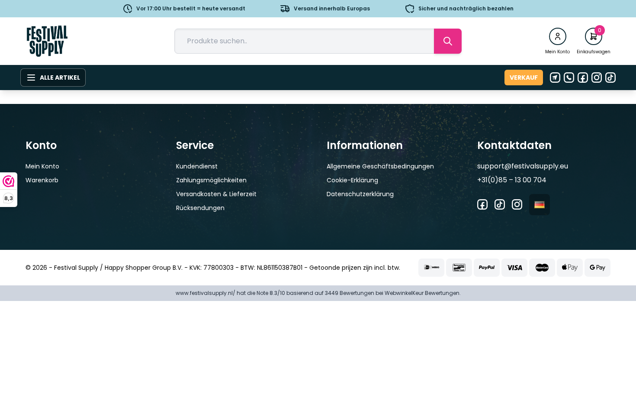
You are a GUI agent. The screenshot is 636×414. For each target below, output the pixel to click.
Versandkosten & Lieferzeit (216, 194)
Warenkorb (42, 180)
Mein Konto (42, 166)
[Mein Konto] (557, 36)
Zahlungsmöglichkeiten (211, 180)
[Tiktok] (610, 77)
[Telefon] (569, 77)
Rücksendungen (200, 208)
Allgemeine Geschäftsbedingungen (380, 166)
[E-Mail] (555, 77)
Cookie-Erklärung (352, 180)
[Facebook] (583, 77)
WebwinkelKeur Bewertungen (422, 293)
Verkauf (524, 77)
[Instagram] (596, 77)
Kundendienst (197, 166)
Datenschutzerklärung (360, 194)
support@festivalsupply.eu (522, 166)
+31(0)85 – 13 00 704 (511, 180)
